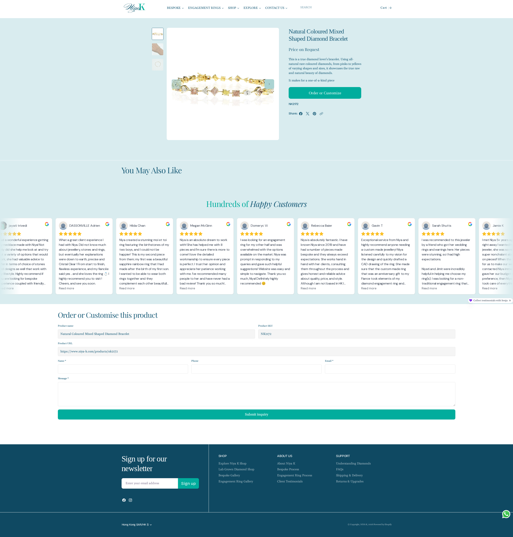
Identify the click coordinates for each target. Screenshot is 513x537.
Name (62, 361)
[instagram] (130, 500)
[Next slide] (269, 84)
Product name (65, 325)
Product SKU (265, 325)
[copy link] (321, 114)
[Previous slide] (176, 84)
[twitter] (308, 114)
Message (63, 378)
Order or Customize (325, 93)
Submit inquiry (256, 414)
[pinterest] (314, 114)
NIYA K (363, 524)
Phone (194, 361)
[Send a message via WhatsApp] (506, 514)
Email (329, 361)
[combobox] (334, 7)
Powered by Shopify (383, 524)
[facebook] (301, 114)
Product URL (65, 343)
